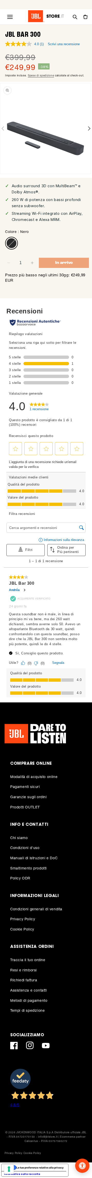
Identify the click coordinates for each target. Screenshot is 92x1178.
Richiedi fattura (23, 980)
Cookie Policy (22, 929)
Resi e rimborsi (23, 970)
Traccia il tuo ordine (27, 960)
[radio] (11, 243)
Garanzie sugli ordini (28, 797)
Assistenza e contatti (28, 990)
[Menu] (10, 17)
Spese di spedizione (41, 75)
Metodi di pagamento (28, 1000)
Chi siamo (19, 837)
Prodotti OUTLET (25, 807)
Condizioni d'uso (25, 847)
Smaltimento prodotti (28, 868)
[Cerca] (75, 17)
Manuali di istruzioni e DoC (33, 858)
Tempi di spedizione (27, 1010)
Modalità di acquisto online (33, 776)
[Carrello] (85, 17)
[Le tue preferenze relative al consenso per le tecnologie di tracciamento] (9, 1169)
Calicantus (31, 1140)
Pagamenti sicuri (25, 786)
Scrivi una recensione (64, 44)
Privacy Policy (22, 919)
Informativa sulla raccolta (22, 1173)
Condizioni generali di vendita (36, 909)
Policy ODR (20, 878)
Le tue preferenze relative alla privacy (40, 1167)
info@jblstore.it (47, 1136)
